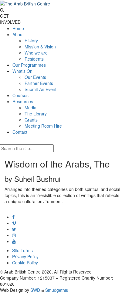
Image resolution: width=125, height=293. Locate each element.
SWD (35, 290)
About (18, 34)
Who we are (36, 53)
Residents (34, 59)
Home (18, 28)
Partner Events (39, 83)
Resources (22, 101)
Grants (31, 120)
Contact (19, 132)
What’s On (22, 71)
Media (30, 107)
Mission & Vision (40, 47)
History (31, 40)
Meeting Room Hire (43, 126)
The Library (36, 114)
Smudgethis (56, 290)
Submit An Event (40, 89)
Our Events (35, 77)
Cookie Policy (25, 262)
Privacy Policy (25, 256)
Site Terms (22, 250)
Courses (20, 95)
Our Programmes (29, 65)
